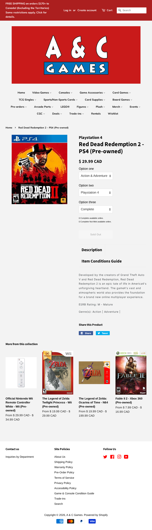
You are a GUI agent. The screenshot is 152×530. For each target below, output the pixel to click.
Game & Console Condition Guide (74, 493)
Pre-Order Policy (64, 472)
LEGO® (65, 106)
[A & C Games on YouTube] (126, 457)
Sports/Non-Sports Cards (60, 99)
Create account (86, 10)
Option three (87, 202)
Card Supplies (94, 99)
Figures (82, 106)
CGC (40, 113)
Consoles (65, 92)
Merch (116, 106)
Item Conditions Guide (102, 261)
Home (21, 92)
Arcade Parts (43, 106)
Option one (86, 168)
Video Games (41, 92)
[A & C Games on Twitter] (105, 457)
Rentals (96, 113)
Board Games (121, 99)
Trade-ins (75, 113)
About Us (59, 456)
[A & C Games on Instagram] (119, 457)
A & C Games (74, 514)
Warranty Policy (63, 467)
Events (134, 106)
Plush (99, 106)
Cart (109, 10)
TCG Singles (26, 99)
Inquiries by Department (20, 456)
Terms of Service (64, 477)
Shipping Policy (63, 461)
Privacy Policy (62, 482)
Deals (56, 113)
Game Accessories (91, 92)
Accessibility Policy (65, 488)
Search (58, 503)
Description (92, 250)
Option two (86, 185)
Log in (67, 10)
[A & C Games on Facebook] (112, 457)
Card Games (121, 92)
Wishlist (113, 113)
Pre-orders (18, 106)
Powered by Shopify (96, 514)
